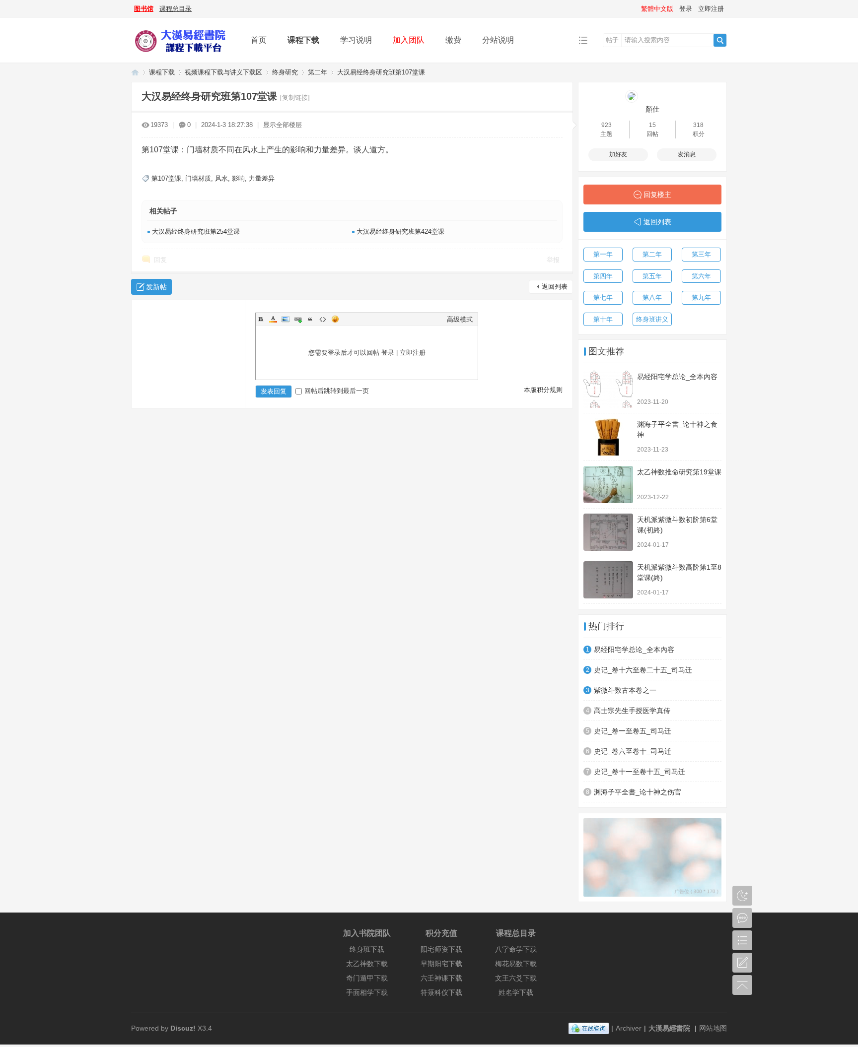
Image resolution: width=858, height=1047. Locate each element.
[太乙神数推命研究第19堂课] (608, 484)
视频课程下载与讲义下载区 (223, 72)
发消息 (687, 154)
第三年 (701, 254)
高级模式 (460, 319)
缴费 (453, 40)
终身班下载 (367, 949)
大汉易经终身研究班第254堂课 (196, 231)
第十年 (603, 319)
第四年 (603, 276)
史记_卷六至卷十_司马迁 (632, 751)
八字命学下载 (516, 949)
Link (298, 319)
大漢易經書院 (669, 1028)
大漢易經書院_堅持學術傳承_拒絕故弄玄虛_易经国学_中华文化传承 (135, 72)
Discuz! (183, 1028)
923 (606, 125)
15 (652, 125)
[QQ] (589, 1028)
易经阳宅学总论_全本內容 (677, 377)
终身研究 (285, 72)
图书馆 (143, 8)
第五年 (652, 276)
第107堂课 (166, 178)
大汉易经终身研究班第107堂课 (381, 72)
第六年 (701, 276)
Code (323, 319)
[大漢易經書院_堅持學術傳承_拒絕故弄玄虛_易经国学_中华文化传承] (183, 55)
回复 (160, 259)
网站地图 (713, 1028)
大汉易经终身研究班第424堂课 (400, 231)
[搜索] (720, 40)
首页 (259, 40)
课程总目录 (175, 8)
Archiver (629, 1028)
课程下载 (303, 40)
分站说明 (498, 40)
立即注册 (711, 8)
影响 (238, 178)
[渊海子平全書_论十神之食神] (608, 437)
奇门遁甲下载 (367, 978)
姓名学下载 (516, 992)
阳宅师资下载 (441, 949)
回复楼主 (657, 194)
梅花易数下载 (516, 964)
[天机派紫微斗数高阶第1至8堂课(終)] (608, 579)
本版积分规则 (543, 389)
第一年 (603, 254)
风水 (221, 178)
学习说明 (356, 40)
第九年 (701, 297)
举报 (553, 259)
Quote (310, 319)
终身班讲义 (652, 319)
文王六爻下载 (516, 978)
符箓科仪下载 (441, 992)
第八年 (652, 297)
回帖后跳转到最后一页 (336, 390)
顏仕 (652, 109)
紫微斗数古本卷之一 (625, 690)
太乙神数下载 (367, 964)
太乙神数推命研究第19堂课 (679, 472)
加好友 (618, 154)
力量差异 (262, 178)
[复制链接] (295, 97)
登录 (685, 8)
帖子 (612, 40)
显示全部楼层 (282, 125)
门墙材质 (198, 178)
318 (698, 125)
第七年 (603, 297)
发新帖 (156, 287)
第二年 (317, 72)
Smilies (335, 319)
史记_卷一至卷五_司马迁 (632, 731)
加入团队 (409, 40)
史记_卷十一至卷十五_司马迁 (639, 772)
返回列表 (555, 286)
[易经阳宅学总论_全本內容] (608, 389)
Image (285, 319)
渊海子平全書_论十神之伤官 (637, 792)
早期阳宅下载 (441, 964)
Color (273, 319)
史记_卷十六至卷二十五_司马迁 (643, 670)
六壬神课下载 (441, 978)
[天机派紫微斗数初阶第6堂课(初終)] (608, 532)
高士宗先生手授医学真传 (632, 711)
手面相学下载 (367, 992)
